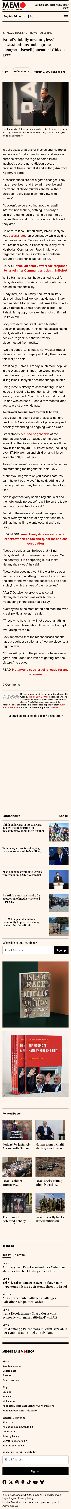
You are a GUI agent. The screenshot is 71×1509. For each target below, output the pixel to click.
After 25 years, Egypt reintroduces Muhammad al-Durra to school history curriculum (34, 1269)
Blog (5, 1387)
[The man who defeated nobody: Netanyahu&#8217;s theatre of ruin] (17, 1203)
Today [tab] (6, 1254)
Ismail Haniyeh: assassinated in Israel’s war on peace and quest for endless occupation (35, 538)
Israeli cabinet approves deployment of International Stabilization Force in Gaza (17, 1183)
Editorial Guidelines (13, 1417)
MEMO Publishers (12, 1441)
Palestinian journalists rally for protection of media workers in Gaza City (21, 898)
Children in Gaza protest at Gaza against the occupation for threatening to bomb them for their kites (23, 828)
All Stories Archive (13, 1445)
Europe (6, 1375)
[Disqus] (35, 763)
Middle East (20, 32)
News (33, 32)
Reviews (7, 1396)
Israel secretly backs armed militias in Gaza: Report (50, 1219)
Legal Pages (9, 1498)
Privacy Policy (10, 1436)
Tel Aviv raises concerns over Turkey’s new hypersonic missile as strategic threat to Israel (34, 1284)
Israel (6, 32)
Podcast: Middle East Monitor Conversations (28, 1405)
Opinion (7, 1391)
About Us (7, 1422)
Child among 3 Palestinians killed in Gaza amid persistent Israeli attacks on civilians (34, 1331)
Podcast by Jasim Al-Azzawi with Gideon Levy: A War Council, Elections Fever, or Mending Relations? (16, 1147)
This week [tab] (19, 1254)
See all (64, 816)
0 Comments (22, 71)
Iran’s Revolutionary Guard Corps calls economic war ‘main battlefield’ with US (29, 1315)
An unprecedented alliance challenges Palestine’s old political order (29, 1300)
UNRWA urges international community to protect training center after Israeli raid (21, 922)
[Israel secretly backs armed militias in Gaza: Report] (50, 1203)
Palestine (45, 32)
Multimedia (8, 1401)
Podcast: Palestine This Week (19, 1410)
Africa (6, 1361)
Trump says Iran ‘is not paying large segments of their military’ (22, 850)
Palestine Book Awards (15, 1426)
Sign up (61, 950)
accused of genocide (34, 434)
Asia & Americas (11, 1366)
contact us (55, 707)
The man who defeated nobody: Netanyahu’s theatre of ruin (16, 1219)
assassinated (18, 235)
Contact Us (9, 1431)
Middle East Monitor (38, 697)
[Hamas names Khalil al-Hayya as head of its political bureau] (50, 1130)
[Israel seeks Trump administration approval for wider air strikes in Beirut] (50, 1166)
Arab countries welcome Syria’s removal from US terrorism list (22, 873)
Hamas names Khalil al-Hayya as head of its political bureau (50, 1147)
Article (6, 1294)
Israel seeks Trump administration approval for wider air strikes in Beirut (49, 1183)
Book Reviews (10, 1380)
